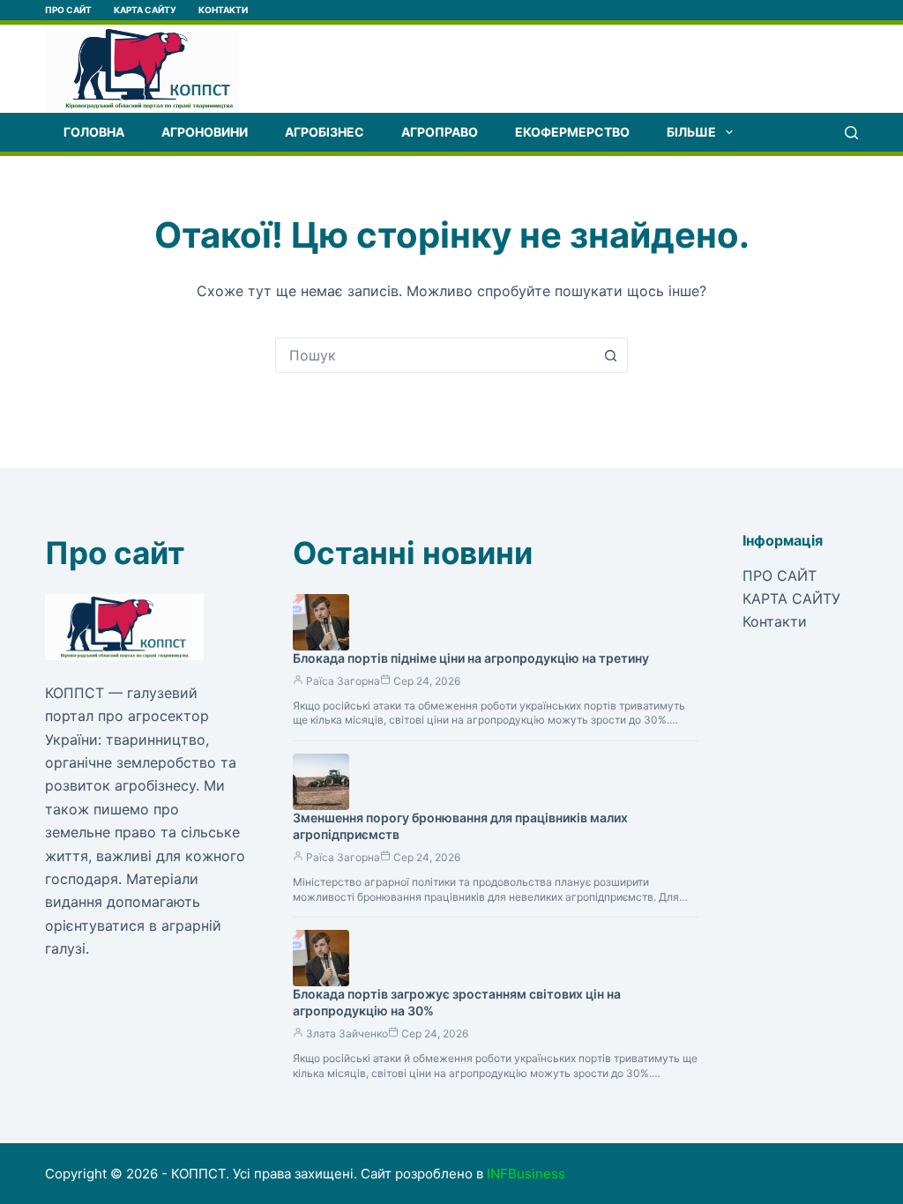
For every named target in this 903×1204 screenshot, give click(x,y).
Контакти (223, 9)
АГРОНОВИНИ (204, 131)
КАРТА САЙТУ (145, 9)
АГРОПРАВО (439, 131)
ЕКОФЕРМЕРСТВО (572, 131)
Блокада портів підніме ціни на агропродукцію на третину (471, 657)
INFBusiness (526, 1173)
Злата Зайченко (347, 1033)
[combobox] (434, 355)
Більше (691, 131)
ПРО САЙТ (68, 9)
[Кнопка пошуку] (610, 355)
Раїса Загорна (343, 680)
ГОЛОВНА (93, 131)
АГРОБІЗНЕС (324, 131)
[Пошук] (851, 132)
